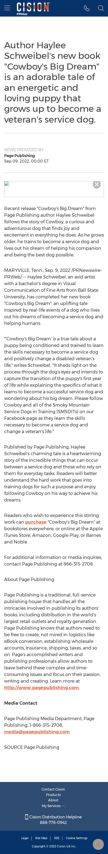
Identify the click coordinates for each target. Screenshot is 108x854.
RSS (56, 838)
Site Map (41, 838)
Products (53, 795)
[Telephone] (87, 8)
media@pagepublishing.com (37, 731)
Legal (25, 838)
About (53, 800)
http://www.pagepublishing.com (41, 687)
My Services (51, 806)
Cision (61, 846)
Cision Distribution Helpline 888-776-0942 (55, 820)
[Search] (101, 8)
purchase (36, 522)
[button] (54, 183)
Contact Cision (53, 789)
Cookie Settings (77, 838)
